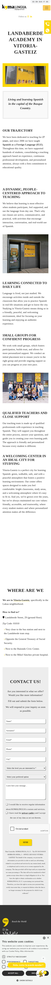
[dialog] (25, 960)
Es (33, 2)
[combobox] (44, 938)
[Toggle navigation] (46, 8)
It (44, 2)
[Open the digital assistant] (40, 973)
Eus (40, 2)
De (47, 2)
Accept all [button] (13, 973)
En (36, 2)
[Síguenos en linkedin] (31, 16)
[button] (25, 980)
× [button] (48, 938)
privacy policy (28, 813)
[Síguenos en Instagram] (28, 16)
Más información (27, 951)
